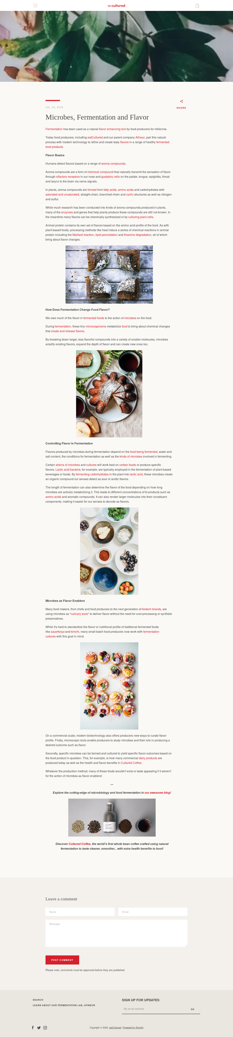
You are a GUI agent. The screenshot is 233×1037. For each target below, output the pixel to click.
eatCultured (95, 137)
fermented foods (93, 318)
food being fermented (143, 452)
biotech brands (151, 609)
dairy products (148, 758)
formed (92, 190)
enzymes (67, 212)
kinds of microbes (131, 456)
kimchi (75, 631)
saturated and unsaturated (62, 194)
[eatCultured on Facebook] (33, 1027)
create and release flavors (67, 331)
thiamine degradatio (137, 235)
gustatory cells (110, 176)
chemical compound (100, 172)
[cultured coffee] (112, 835)
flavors (124, 142)
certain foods (127, 465)
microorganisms (96, 326)
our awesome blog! (158, 792)
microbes (130, 318)
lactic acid (136, 474)
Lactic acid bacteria (68, 469)
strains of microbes (68, 465)
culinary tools (79, 614)
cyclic (129, 194)
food (124, 326)
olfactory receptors (68, 176)
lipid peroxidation (106, 235)
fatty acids (110, 190)
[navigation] (35, 5)
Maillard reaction (83, 235)
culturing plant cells (140, 217)
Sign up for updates (140, 1000)
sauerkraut (57, 631)
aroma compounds (113, 163)
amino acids (126, 190)
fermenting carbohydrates (92, 474)
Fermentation (54, 129)
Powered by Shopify (133, 1027)
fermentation (63, 326)
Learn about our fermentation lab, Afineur (64, 1005)
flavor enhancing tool (112, 129)
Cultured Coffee (131, 763)
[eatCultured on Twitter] (39, 1027)
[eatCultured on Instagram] (45, 1027)
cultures (91, 465)
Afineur (140, 137)
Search (38, 999)
